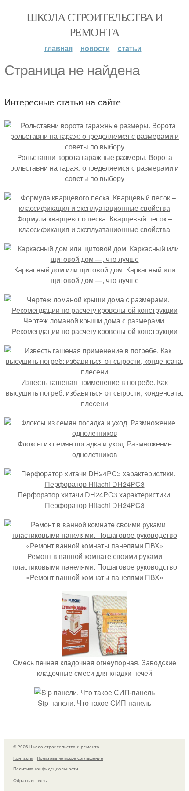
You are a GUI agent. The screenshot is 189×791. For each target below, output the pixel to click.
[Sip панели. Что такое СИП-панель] (94, 692)
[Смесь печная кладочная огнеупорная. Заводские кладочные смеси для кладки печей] (94, 652)
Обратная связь (30, 780)
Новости (95, 48)
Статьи (130, 48)
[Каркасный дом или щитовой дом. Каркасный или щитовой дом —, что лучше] (94, 259)
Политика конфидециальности (45, 769)
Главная (58, 48)
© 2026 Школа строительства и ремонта (56, 747)
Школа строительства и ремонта (94, 24)
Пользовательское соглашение (70, 758)
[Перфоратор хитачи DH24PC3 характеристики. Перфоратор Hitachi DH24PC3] (94, 484)
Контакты (23, 758)
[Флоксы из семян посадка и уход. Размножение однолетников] (94, 433)
